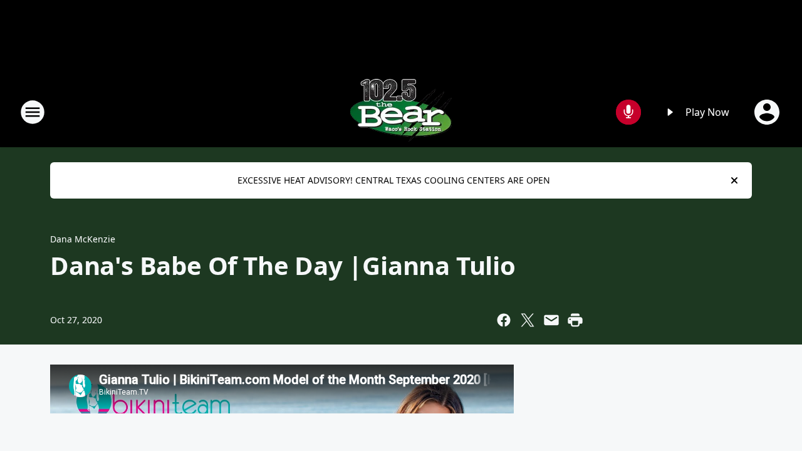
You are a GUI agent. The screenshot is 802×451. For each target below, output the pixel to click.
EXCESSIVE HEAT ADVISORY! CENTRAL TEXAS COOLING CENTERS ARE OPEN (393, 180)
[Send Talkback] (628, 112)
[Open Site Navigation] (32, 112)
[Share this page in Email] (551, 320)
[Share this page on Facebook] (504, 320)
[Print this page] (575, 320)
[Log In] (768, 112)
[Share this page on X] (527, 320)
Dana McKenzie (82, 239)
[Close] (734, 180)
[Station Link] (401, 112)
